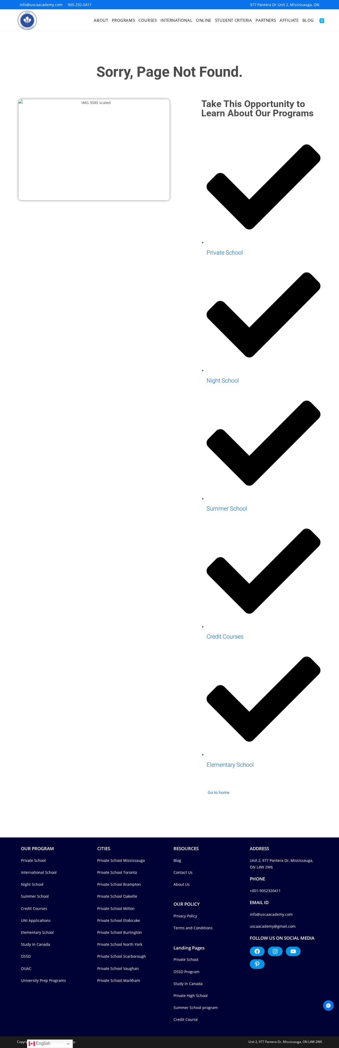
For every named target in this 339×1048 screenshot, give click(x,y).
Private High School (190, 995)
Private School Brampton (119, 884)
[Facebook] (257, 951)
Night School (32, 884)
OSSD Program (186, 971)
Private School (33, 860)
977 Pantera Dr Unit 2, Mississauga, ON (284, 4)
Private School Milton (116, 908)
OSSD (26, 956)
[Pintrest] (257, 964)
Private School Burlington (119, 932)
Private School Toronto (117, 872)
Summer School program (195, 1007)
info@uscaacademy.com (41, 4)
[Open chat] (328, 1005)
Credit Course (185, 1019)
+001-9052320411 (265, 890)
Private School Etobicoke (118, 920)
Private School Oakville (117, 896)
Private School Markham (118, 980)
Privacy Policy (185, 915)
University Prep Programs (43, 980)
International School (39, 872)
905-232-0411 (80, 4)
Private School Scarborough (121, 956)
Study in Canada (188, 983)
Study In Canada (35, 944)
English (42, 1043)
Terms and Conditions (193, 927)
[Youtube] (293, 951)
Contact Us (183, 872)
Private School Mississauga (121, 860)
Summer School (35, 896)
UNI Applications (36, 920)
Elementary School (37, 932)
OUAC (26, 968)
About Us (181, 884)
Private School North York (119, 944)
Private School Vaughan (118, 968)
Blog (177, 860)
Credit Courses (34, 908)
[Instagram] (275, 951)
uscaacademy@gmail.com (273, 926)
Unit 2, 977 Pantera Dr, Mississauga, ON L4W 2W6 (285, 1042)
